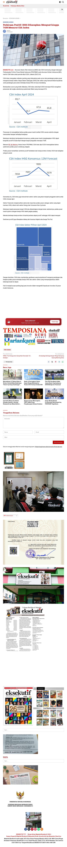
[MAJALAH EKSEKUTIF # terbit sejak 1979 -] (33, 820)
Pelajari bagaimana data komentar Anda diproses (48, 446)
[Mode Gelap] (60, 2)
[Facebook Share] (48, 362)
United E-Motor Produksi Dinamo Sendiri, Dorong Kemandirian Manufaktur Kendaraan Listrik (11, 402)
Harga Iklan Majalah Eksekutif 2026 (39, 834)
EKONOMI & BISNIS (8, 22)
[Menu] (4, 2)
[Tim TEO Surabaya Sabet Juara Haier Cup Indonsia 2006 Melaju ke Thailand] (54, 374)
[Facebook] (25, 829)
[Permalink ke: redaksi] (4, 31)
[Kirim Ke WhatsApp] (62, 362)
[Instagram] (35, 829)
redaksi (8, 30)
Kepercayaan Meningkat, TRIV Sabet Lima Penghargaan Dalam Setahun (33, 402)
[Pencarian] (63, 2)
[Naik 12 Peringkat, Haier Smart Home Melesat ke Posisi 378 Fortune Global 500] (33, 374)
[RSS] (41, 829)
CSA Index (7, 350)
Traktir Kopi (55, 321)
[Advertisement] (33, 303)
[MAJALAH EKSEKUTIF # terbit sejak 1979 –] (12, 2)
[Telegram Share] (59, 362)
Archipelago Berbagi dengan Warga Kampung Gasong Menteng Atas (51, 356)
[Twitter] (28, 829)
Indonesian (9, 515)
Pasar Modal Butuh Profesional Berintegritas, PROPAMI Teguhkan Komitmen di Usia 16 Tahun (53, 402)
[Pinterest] (32, 829)
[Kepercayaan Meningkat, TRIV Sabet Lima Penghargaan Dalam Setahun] (33, 394)
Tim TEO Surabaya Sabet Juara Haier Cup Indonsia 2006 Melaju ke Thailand (53, 383)
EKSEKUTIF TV (21, 834)
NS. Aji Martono (13, 144)
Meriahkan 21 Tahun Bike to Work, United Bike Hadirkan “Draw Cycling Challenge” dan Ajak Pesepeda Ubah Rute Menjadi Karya (12, 383)
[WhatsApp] (38, 829)
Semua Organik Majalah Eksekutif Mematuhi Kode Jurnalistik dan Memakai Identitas (33, 836)
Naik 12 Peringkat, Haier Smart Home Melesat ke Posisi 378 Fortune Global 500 (33, 383)
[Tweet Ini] (52, 362)
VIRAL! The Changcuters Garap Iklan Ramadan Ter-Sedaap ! (17, 356)
